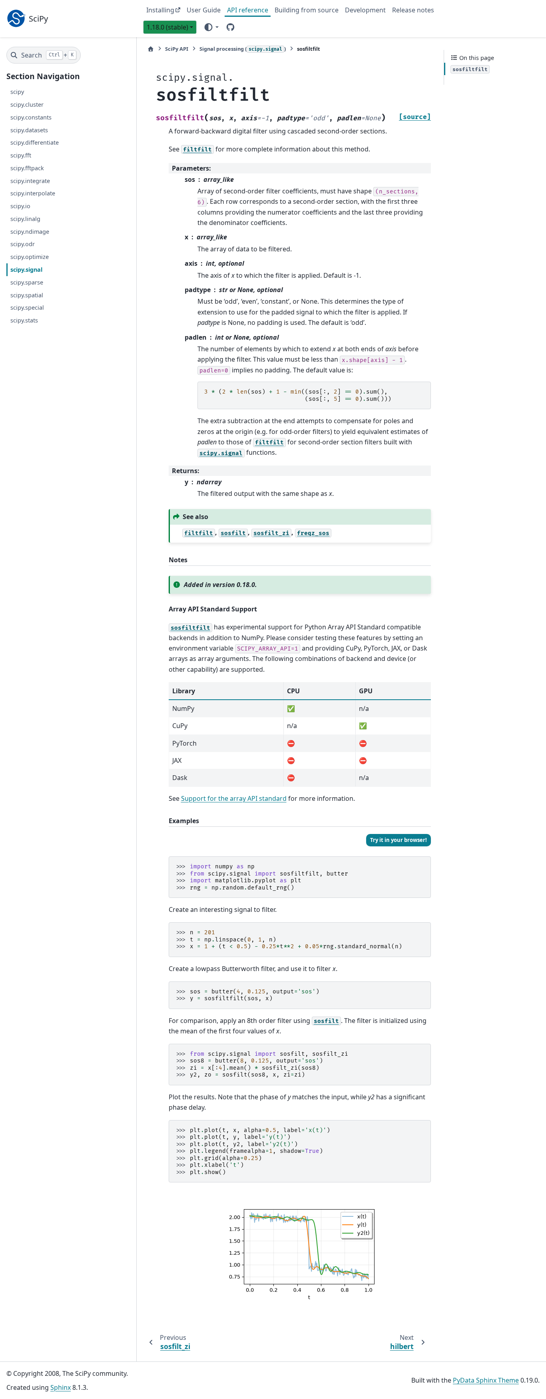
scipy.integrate (30, 181)
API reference (247, 10)
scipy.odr (22, 244)
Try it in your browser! (398, 840)
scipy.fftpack (27, 168)
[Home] (150, 49)
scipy (17, 92)
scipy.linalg (25, 219)
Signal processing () (242, 48)
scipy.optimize (29, 257)
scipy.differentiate (34, 143)
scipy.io (20, 206)
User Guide (204, 10)
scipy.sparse (26, 282)
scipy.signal (26, 269)
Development (365, 10)
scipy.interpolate (32, 193)
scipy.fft (20, 155)
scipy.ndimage (29, 231)
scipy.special (27, 307)
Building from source (307, 10)
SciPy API (176, 48)
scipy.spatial (26, 295)
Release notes (413, 10)
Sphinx (60, 1387)
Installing (160, 10)
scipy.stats (24, 320)
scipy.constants (31, 117)
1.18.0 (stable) (167, 27)
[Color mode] (210, 27)
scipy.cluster (27, 104)
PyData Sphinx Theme (486, 1380)
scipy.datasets (29, 130)
